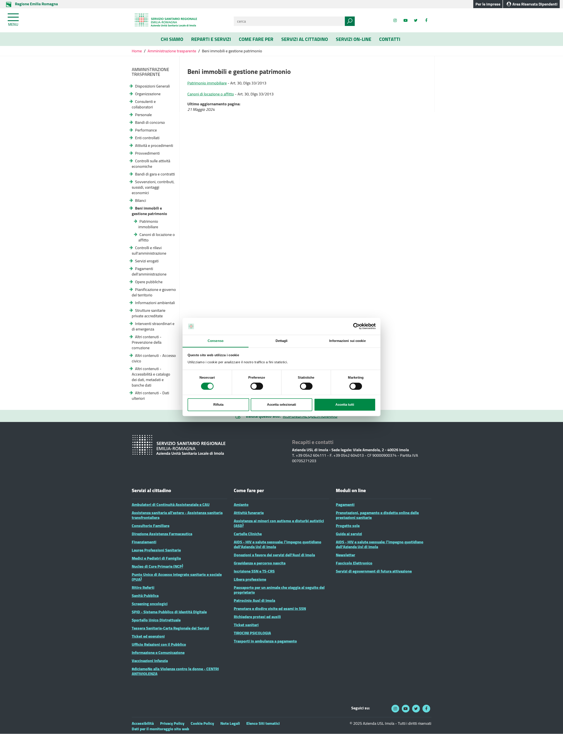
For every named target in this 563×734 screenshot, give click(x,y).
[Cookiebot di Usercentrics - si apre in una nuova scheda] (356, 326)
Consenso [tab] (215, 341)
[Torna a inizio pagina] (554, 725)
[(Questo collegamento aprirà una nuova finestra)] (426, 20)
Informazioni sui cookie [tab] (347, 341)
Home (137, 51)
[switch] (256, 386)
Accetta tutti (344, 404)
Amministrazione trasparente (172, 51)
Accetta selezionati (281, 404)
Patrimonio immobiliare (207, 83)
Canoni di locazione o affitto (210, 94)
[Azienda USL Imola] (179, 20)
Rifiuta (218, 404)
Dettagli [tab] (282, 341)
